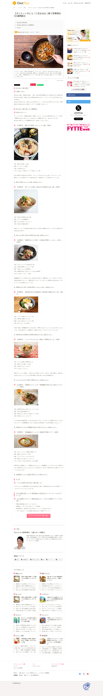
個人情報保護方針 (35, 675)
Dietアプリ (88, 3)
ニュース (70, 3)
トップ (64, 3)
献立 (25, 7)
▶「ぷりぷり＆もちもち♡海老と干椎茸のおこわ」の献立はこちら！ (31, 380)
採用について (27, 675)
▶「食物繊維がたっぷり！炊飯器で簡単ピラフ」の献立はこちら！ (31, 474)
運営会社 (21, 675)
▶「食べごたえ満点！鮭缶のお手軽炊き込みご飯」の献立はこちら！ (31, 235)
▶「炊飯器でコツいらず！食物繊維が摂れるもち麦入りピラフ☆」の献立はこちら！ (35, 427)
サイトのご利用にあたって (31, 673)
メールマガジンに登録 (78, 89)
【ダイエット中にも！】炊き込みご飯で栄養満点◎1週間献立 (41, 7)
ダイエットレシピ (78, 3)
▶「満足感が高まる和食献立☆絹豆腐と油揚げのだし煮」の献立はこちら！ (33, 334)
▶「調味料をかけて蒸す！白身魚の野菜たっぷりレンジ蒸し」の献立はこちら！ (34, 287)
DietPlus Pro (54, 666)
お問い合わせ (22, 673)
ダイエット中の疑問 (18, 668)
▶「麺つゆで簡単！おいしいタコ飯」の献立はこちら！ (28, 182)
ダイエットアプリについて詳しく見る (38, 515)
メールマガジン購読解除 (44, 673)
